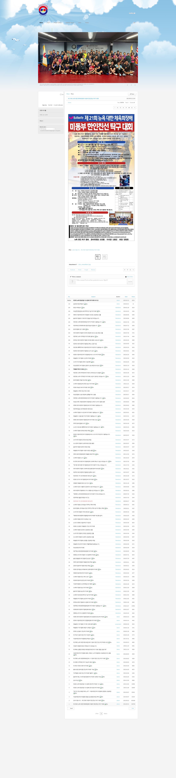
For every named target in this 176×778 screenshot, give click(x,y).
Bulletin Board (70, 22)
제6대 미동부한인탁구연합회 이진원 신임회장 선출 (87, 315)
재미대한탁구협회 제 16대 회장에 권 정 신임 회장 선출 (88, 333)
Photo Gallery (58, 22)
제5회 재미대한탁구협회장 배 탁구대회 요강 (85, 419)
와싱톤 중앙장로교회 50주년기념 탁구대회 (85, 311)
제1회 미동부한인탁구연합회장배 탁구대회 (85, 620)
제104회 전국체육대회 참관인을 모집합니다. (85, 325)
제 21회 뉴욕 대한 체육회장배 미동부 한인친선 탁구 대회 (83, 98)
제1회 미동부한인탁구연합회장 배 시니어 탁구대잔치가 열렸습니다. (91, 434)
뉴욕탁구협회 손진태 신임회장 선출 (83, 530)
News (41, 22)
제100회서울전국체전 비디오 (81, 497)
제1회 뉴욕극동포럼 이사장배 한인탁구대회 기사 (86, 684)
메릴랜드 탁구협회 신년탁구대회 (82, 358)
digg (51, 121)
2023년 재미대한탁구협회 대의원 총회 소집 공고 (86, 340)
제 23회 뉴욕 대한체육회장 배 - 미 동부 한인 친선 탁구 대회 (89, 658)
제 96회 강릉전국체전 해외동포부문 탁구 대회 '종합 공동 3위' (90, 649)
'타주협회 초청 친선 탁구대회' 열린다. (83, 673)
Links (79, 22)
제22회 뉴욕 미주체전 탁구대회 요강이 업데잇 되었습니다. (89, 376)
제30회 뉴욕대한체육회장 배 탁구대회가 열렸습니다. (87, 398)
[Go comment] (129, 107)
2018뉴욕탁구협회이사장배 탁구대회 (83, 602)
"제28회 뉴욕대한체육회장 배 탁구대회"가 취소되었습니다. (89, 494)
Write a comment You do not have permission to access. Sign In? (92, 280)
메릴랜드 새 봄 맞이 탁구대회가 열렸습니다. (85, 416)
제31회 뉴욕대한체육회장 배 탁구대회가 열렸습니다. (87, 322)
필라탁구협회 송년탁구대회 (81, 591)
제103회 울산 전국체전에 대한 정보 (83, 409)
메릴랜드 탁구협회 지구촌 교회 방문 (83, 624)
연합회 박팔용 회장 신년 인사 (81, 483)
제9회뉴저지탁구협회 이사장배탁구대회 (84, 555)
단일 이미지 (50, 30)
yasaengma (118, 624)
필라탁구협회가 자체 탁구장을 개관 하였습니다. (86, 318)
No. (69, 296)
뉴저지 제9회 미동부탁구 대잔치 (82, 522)
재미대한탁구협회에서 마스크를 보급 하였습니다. (87, 490)
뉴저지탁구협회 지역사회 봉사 (81, 512)
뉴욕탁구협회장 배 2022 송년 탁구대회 (84, 383)
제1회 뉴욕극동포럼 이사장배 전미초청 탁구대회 (86, 687)
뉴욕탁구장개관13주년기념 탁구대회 (83, 595)
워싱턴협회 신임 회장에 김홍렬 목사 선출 (84, 394)
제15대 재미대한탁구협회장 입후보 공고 (84, 472)
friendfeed (55, 121)
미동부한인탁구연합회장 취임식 (82, 638)
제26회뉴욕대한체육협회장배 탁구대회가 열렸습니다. (88, 606)
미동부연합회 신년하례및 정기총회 (83, 584)
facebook (47, 121)
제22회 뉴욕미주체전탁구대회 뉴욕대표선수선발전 (87, 372)
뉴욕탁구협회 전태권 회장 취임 (81, 430)
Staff (48, 22)
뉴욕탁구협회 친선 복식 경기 (81, 576)
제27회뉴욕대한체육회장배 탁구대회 (83, 551)
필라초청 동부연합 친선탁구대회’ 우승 (83, 669)
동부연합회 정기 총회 (79, 329)
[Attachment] (134, 107)
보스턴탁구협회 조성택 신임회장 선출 (83, 537)
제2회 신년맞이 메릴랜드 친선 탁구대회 (84, 526)
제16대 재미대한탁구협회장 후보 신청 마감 (85, 344)
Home (87, 22)
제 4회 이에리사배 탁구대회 (81, 666)
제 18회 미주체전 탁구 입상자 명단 (82, 662)
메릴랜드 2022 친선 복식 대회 (81, 391)
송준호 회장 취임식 (78, 304)
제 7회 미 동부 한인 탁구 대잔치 (82, 635)
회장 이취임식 (77, 307)
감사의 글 (76, 680)
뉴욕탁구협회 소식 (78, 458)
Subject (93, 296)
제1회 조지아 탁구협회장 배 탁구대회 (83, 479)
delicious (49, 121)
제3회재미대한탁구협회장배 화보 (82, 609)
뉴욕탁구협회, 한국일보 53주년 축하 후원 (84, 504)
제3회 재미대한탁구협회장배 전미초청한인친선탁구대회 (88, 616)
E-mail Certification (58, 105)
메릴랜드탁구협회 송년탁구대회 (82, 598)
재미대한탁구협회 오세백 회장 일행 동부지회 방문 (87, 468)
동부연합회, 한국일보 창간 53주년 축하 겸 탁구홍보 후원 (88, 508)
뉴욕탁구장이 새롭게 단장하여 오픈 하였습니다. (86, 487)
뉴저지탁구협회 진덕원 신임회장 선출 (83, 533)
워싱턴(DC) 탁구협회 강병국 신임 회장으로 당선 (86, 365)
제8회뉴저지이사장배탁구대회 (81, 613)
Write (132, 708)
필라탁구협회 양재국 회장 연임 (81, 447)
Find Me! (50, 105)
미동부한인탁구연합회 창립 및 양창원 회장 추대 (86, 697)
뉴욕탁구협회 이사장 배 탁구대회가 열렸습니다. (86, 412)
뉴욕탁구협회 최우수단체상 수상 (82, 519)
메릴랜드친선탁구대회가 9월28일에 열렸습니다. (86, 544)
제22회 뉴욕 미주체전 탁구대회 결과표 (84, 336)
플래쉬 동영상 (58, 30)
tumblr (57, 121)
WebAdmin (118, 307)
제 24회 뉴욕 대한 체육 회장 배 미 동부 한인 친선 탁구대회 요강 (90, 642)
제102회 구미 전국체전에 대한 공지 (83, 476)
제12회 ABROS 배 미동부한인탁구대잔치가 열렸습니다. (88, 347)
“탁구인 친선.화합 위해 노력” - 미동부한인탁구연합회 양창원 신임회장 (92, 691)
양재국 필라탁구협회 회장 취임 (81, 565)
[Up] (123, 107)
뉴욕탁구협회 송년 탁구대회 (81, 587)
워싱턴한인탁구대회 (79, 547)
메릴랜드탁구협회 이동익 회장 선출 (83, 450)
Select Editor (130, 276)
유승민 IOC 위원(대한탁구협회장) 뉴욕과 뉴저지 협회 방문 (89, 401)
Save (63, 94)
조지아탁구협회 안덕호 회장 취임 (82, 440)
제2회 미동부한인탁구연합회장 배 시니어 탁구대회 (87, 354)
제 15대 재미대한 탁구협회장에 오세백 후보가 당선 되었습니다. (90, 461)
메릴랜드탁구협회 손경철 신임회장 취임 (84, 540)
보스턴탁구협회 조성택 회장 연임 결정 (83, 443)
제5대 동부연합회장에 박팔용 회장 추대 (84, 454)
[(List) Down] (126, 107)
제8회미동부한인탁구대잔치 (81, 573)
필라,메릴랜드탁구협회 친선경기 (82, 558)
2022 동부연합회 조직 (79, 423)
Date (126, 296)
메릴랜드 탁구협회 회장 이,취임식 (82, 627)
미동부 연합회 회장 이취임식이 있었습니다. (85, 646)
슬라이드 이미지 (54, 30)
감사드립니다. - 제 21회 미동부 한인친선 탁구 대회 (87, 700)
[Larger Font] (117, 107)
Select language (43, 128)
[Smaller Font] (120, 107)
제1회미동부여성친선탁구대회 (81, 580)
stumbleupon (53, 121)
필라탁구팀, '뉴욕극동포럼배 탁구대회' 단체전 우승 (87, 677)
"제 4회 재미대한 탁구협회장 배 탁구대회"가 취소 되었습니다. (90, 465)
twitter (45, 121)
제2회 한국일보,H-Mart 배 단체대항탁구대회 (85, 569)
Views (133, 296)
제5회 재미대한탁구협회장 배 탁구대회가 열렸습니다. (88, 405)
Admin (69, 102)
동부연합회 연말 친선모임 (80, 380)
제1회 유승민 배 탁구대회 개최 (81, 387)
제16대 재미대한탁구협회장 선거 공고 (83, 351)
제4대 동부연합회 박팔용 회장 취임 (83, 562)
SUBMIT (62, 97)
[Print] (131, 107)
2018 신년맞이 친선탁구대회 (81, 631)
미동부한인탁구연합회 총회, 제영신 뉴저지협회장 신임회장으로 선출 (92, 653)
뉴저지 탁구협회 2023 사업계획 (82, 362)
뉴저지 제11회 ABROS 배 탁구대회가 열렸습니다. (87, 427)
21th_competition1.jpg (84, 264)
